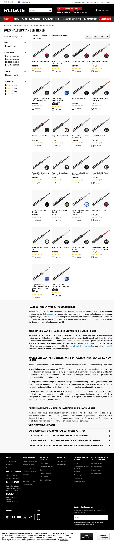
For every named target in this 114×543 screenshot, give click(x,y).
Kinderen (44, 35)
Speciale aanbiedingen (30, 461)
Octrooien (43, 470)
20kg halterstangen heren (47, 25)
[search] (40, 10)
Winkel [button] (6, 19)
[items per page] (88, 36)
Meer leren (64, 540)
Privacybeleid (44, 463)
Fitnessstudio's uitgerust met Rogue (81, 467)
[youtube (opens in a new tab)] (19, 517)
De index (76, 463)
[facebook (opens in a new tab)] (13, 517)
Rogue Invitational (96, 463)
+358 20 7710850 (11, 475)
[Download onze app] (38, 517)
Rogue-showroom (11, 468)
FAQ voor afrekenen (29, 464)
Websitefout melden (29, 481)
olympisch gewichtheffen (83, 346)
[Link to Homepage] (14, 10)
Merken (59, 468)
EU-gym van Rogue (79, 481)
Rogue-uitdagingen (96, 466)
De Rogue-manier (11, 461)
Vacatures (9, 464)
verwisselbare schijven (60, 387)
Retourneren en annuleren (31, 471)
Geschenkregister (62, 464)
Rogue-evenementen (97, 473)
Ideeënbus (26, 478)
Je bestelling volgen (29, 468)
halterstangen (48, 314)
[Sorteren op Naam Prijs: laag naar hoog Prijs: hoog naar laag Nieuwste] (101, 36)
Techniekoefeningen (59, 35)
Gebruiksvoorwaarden (46, 466)
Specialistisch (37, 38)
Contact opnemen (93, 2)
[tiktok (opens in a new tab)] (30, 517)
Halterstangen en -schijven (20, 25)
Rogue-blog (77, 475)
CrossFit (108, 346)
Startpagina (7, 25)
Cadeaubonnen (79, 2)
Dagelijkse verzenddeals (68, 8)
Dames (35, 35)
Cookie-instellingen (45, 480)
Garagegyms (78, 478)
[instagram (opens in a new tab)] (7, 517)
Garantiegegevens (45, 473)
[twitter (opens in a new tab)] (25, 517)
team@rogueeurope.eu (13, 478)
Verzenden (26, 474)
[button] (50, 10)
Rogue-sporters (95, 470)
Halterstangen (34, 25)
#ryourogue (77, 471)
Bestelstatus (105, 2)
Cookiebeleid (44, 477)
